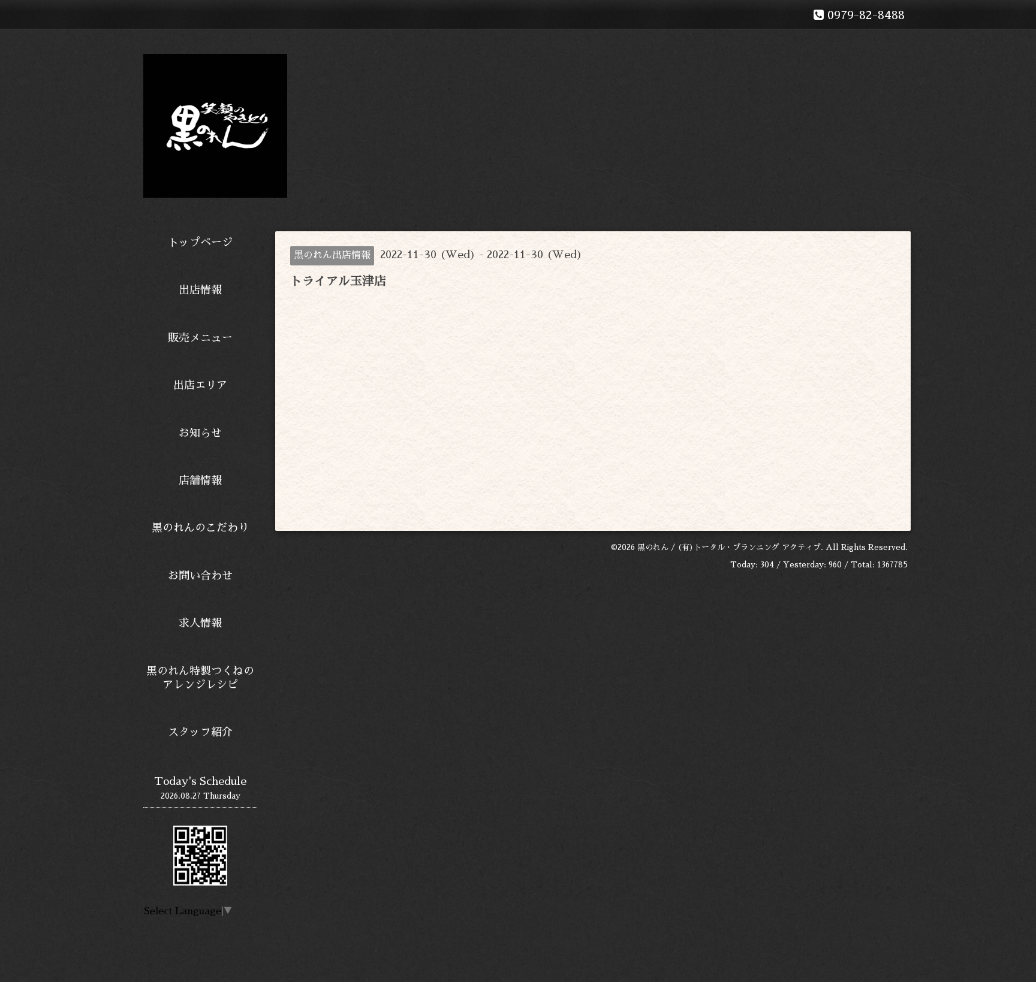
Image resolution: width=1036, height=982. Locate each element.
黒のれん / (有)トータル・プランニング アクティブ (729, 547)
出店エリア (200, 385)
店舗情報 (200, 480)
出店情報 (200, 290)
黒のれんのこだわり (200, 527)
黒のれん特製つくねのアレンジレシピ (200, 678)
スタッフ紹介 (200, 732)
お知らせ (200, 433)
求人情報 (200, 623)
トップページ (200, 242)
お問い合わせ (200, 575)
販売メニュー (200, 338)
